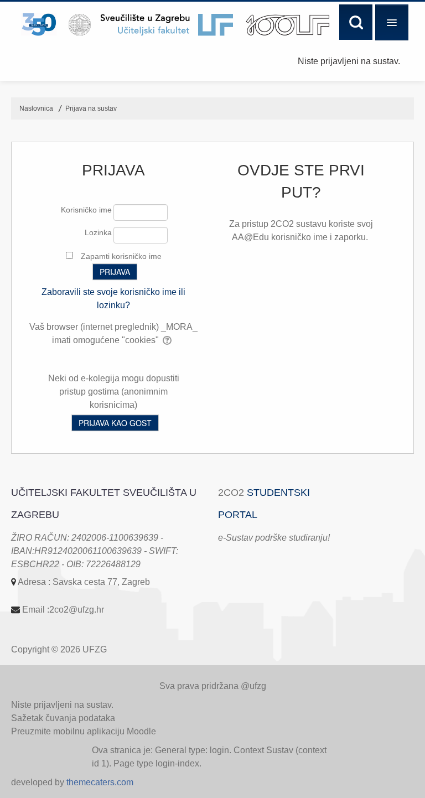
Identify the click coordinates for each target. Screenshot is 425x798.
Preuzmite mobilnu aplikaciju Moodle (83, 731)
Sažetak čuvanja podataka (63, 718)
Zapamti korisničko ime (121, 256)
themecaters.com (99, 782)
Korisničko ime (86, 209)
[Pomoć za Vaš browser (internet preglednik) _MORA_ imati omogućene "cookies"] (168, 340)
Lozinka (98, 232)
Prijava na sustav (91, 108)
